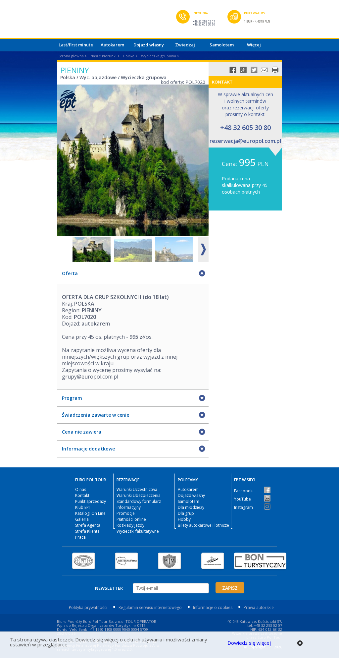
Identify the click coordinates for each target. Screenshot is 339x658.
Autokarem (112, 45)
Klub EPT (83, 507)
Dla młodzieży (191, 507)
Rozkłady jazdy (130, 525)
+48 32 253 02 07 (204, 21)
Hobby (184, 519)
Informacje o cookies (212, 607)
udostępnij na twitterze (254, 70)
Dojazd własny (148, 45)
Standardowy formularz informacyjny (139, 504)
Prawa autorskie (259, 607)
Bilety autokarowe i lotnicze (203, 525)
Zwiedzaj (185, 45)
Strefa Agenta (87, 525)
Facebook (243, 491)
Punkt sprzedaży (90, 501)
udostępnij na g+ (243, 70)
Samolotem (222, 45)
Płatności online (131, 519)
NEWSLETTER (109, 588)
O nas (80, 489)
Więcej (254, 45)
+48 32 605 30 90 (204, 24)
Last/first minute (76, 45)
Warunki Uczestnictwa (137, 489)
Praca (80, 537)
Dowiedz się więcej (249, 642)
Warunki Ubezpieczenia (139, 495)
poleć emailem (264, 70)
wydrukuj (275, 70)
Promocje (126, 513)
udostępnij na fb (232, 70)
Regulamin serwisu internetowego (150, 607)
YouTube (242, 499)
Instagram (243, 507)
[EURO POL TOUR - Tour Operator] (116, 21)
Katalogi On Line (90, 513)
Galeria (82, 519)
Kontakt (82, 495)
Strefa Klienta (87, 531)
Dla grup (186, 513)
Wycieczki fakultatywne (138, 531)
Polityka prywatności (88, 607)
